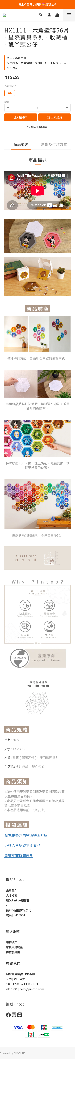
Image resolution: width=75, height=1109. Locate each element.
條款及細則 (13, 952)
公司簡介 (11, 890)
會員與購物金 (14, 947)
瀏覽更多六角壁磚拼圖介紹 (26, 835)
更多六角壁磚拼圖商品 (22, 845)
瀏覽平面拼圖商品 (18, 855)
